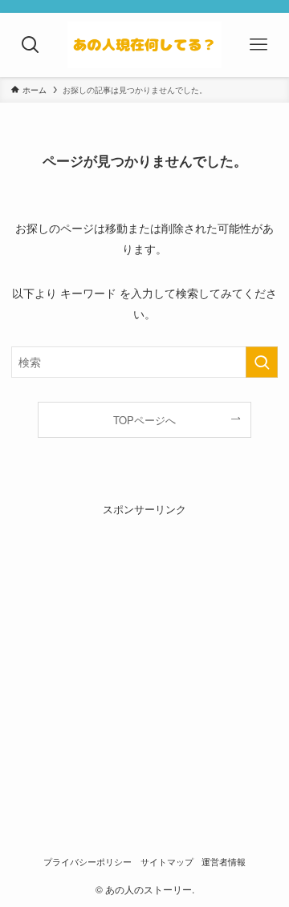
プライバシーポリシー (87, 862)
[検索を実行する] (262, 362)
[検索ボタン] (31, 45)
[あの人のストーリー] (144, 45)
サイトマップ (166, 862)
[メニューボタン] (258, 45)
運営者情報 (223, 862)
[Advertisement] (144, 661)
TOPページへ (144, 419)
